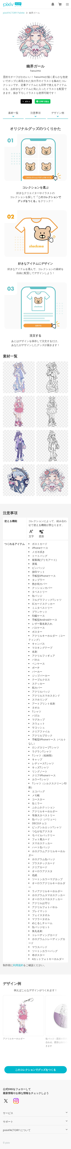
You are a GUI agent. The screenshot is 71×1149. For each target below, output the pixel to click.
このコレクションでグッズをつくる (35, 1069)
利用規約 (18, 965)
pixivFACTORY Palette (14, 12)
